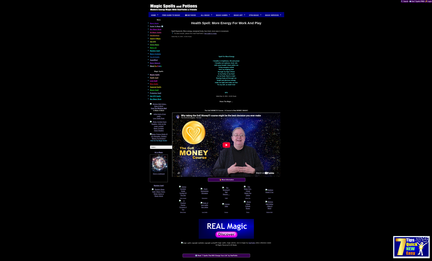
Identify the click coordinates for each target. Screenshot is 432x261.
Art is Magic (159, 152)
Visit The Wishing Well (159, 108)
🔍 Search (404, 1)
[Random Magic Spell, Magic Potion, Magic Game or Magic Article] (159, 196)
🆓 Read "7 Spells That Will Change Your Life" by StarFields (216, 255)
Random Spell (159, 185)
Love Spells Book (158, 118)
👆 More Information (226, 180)
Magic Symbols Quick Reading (159, 129)
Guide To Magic (155, 26)
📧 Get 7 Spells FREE (417, 1)
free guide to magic (210, 33)
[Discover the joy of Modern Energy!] (226, 239)
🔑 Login (428, 1)
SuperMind (154, 60)
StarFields (251, 243)
